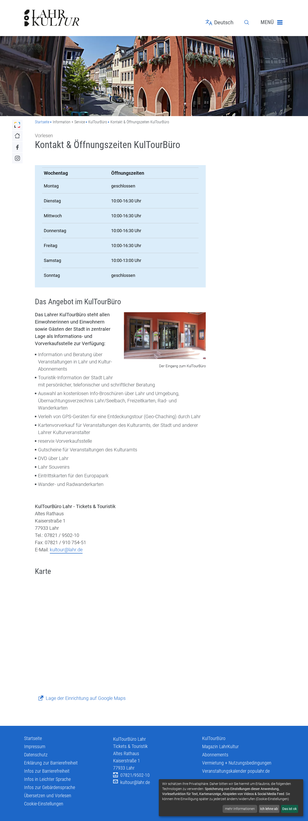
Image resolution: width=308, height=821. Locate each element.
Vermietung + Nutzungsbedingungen (236, 763)
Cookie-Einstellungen (43, 804)
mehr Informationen (240, 809)
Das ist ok (289, 809)
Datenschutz (36, 755)
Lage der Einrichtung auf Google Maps (86, 698)
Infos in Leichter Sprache (47, 779)
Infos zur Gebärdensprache (49, 787)
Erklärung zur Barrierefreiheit (51, 763)
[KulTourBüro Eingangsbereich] (165, 336)
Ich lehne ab (269, 809)
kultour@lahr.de (66, 550)
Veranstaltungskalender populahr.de (236, 771)
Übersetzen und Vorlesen (47, 795)
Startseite (42, 122)
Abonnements (215, 755)
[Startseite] (65, 18)
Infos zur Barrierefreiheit (47, 771)
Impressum (34, 746)
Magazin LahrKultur (220, 746)
